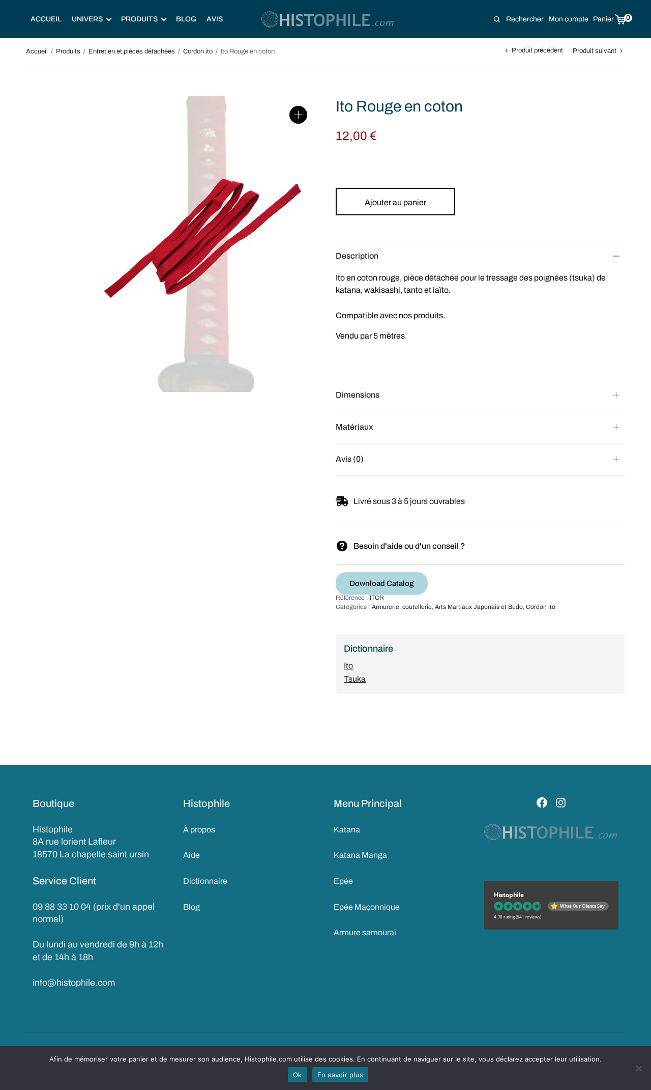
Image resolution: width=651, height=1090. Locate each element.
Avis (214, 19)
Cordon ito (198, 51)
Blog (186, 19)
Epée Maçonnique (367, 907)
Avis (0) (350, 459)
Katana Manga (360, 855)
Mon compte (568, 19)
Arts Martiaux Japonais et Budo (479, 606)
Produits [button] (139, 19)
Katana (347, 829)
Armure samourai (365, 932)
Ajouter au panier (395, 202)
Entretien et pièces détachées (131, 51)
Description (357, 255)
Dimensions (357, 394)
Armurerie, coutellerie (402, 606)
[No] (638, 1068)
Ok (297, 1075)
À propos (199, 829)
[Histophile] (328, 19)
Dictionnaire (205, 881)
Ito (348, 665)
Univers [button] (87, 19)
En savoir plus (340, 1075)
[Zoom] (298, 115)
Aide (191, 855)
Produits (68, 51)
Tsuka (355, 679)
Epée (343, 881)
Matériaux (354, 427)
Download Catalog (381, 583)
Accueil (46, 19)
